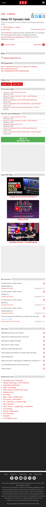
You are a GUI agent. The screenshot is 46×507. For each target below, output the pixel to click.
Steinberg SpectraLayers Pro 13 (12, 124)
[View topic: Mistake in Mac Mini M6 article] (44, 349)
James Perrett (5, 319)
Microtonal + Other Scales (10, 345)
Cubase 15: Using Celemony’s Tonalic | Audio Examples (20, 96)
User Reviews (7, 409)
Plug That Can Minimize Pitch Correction (15, 337)
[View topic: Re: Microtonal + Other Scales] (44, 283)
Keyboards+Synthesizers (7, 288)
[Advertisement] (23, 158)
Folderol (4, 294)
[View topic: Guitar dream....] (44, 369)
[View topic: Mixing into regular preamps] (44, 341)
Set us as (39, 14)
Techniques (11, 14)
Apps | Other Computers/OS (13, 397)
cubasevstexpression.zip (12, 58)
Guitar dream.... (6, 369)
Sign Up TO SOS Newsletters (23, 139)
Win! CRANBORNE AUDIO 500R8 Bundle (15, 71)
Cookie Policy (23, 474)
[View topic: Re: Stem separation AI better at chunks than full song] (44, 316)
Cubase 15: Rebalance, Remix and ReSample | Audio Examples (22, 104)
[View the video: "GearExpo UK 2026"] (23, 209)
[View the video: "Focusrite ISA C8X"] (23, 186)
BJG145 (3, 303)
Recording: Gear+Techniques (13, 380)
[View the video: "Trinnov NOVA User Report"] (23, 232)
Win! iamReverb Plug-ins (9, 69)
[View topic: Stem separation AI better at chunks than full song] (44, 353)
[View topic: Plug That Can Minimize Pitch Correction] (44, 337)
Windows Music (8, 392)
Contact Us (13, 474)
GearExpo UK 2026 (23, 219)
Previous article (9, 45)
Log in (4, 3)
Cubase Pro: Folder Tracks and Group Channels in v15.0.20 (21, 107)
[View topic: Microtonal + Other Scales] (44, 345)
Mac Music (7, 395)
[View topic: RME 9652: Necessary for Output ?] (44, 333)
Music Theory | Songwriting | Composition (18, 406)
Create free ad (17, 84)
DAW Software (8, 27)
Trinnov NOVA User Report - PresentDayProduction (23, 242)
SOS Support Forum (10, 418)
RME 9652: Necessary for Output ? (12, 333)
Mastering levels (7, 357)
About (6, 474)
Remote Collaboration (10, 411)
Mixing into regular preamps (11, 341)
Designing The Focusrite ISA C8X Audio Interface (23, 196)
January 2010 (41, 29)
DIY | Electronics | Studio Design (14, 402)
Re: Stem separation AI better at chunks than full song (20, 316)
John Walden (6, 29)
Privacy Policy (38, 474)
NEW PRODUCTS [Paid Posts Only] (15, 390)
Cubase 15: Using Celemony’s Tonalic (14, 92)
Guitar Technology (9, 387)
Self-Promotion (8, 413)
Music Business (8, 404)
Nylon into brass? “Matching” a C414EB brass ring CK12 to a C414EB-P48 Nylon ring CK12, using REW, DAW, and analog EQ (22, 361)
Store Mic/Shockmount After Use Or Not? (15, 365)
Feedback (6, 416)
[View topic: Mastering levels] (44, 357)
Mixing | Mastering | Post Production (10, 321)
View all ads (6, 84)
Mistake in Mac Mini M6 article (11, 349)
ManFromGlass (6, 286)
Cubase (17, 27)
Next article (38, 45)
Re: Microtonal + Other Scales (11, 283)
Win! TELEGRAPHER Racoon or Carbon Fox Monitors (19, 67)
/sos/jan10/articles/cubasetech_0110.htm (15, 37)
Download (7, 33)
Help (30, 474)
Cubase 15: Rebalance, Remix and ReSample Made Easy (20, 100)
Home (3, 14)
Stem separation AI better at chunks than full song (18, 353)
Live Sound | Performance (12, 399)
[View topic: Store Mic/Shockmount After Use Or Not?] (44, 365)
